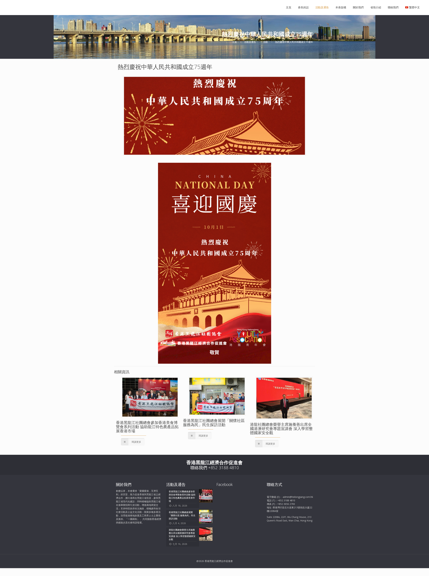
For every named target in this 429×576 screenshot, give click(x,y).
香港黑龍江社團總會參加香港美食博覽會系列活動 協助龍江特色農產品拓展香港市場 (147, 427)
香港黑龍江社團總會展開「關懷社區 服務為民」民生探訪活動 (214, 422)
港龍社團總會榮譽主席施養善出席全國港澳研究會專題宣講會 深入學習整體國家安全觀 (281, 428)
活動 (265, 42)
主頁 (234, 42)
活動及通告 (250, 42)
